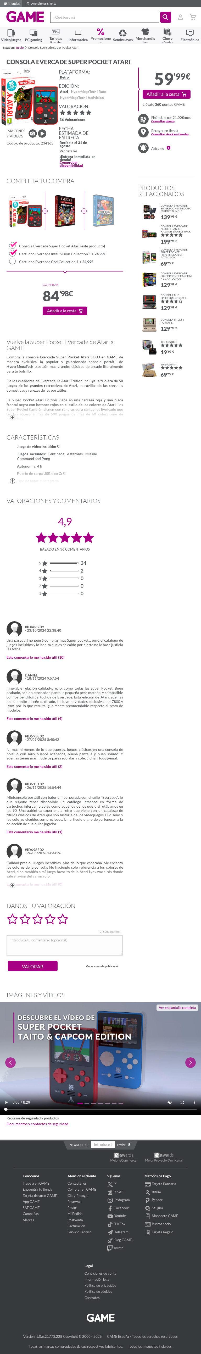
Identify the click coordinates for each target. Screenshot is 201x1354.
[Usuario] (180, 17)
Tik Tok (119, 1224)
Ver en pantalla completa (177, 1008)
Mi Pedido (75, 1214)
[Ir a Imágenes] (33, 133)
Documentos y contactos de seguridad (37, 1124)
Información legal (97, 1279)
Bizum (156, 1192)
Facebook (121, 1208)
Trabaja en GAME (36, 1183)
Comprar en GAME (82, 1189)
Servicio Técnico (79, 1232)
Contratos (92, 1298)
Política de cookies (98, 1291)
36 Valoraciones (72, 120)
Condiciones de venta (100, 1273)
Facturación (76, 1226)
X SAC (119, 1192)
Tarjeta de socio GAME (40, 1196)
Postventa (75, 1220)
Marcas (28, 1220)
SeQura (157, 1208)
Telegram (121, 1232)
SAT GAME (31, 1208)
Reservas (74, 1202)
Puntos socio (161, 1224)
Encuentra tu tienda (37, 1189)
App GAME (31, 1202)
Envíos (72, 1208)
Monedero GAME (164, 1216)
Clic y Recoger (78, 1196)
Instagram (122, 1200)
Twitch (118, 1248)
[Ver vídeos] (42, 133)
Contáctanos (77, 1183)
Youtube (120, 1216)
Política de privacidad (100, 1285)
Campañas (31, 1214)
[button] (165, 17)
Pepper (157, 1200)
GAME (25, 16)
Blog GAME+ (124, 1240)
